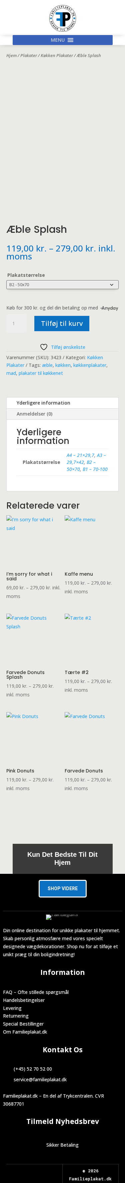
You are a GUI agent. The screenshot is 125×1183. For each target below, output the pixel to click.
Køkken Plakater (57, 55)
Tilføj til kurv (62, 323)
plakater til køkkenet (41, 373)
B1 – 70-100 (95, 469)
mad (11, 373)
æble (47, 365)
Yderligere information (43, 403)
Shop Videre (63, 888)
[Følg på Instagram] (40, 1171)
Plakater (28, 55)
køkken (63, 365)
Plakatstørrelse (26, 275)
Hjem (11, 55)
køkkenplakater (89, 365)
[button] (58, 40)
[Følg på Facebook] (28, 1171)
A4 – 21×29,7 (80, 455)
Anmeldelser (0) (34, 414)
